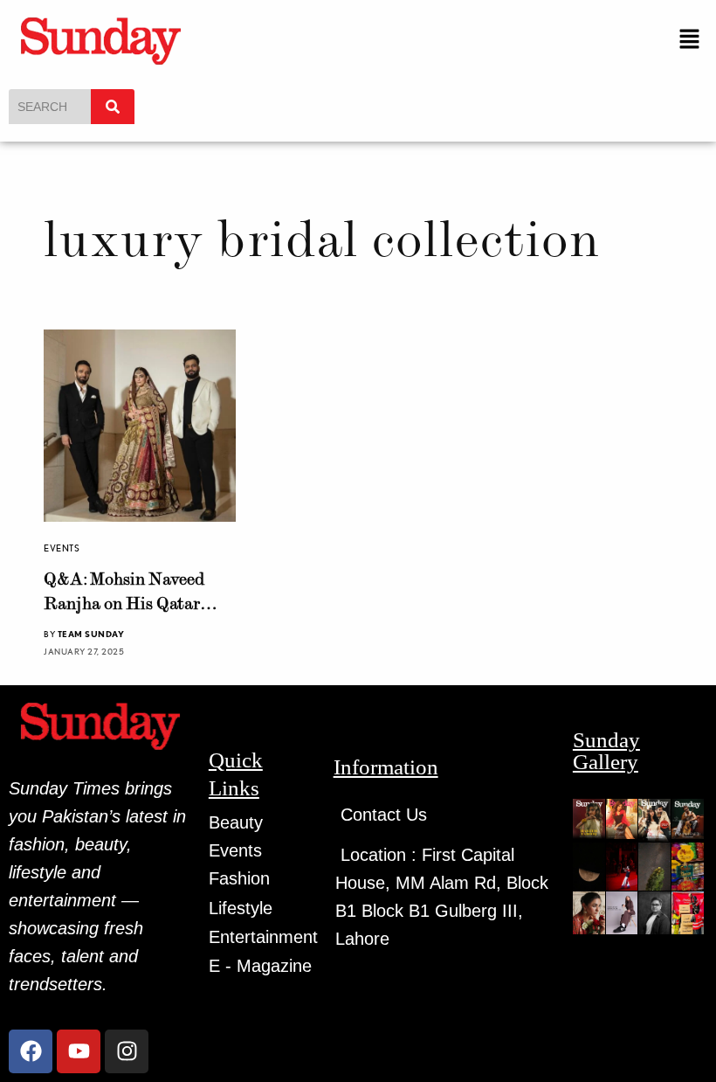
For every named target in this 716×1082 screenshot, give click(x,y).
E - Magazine (260, 965)
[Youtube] (78, 1051)
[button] (689, 40)
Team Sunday (91, 633)
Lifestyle (240, 908)
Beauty (236, 822)
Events (61, 548)
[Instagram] (126, 1051)
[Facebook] (30, 1051)
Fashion (239, 878)
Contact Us (384, 814)
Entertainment (263, 937)
